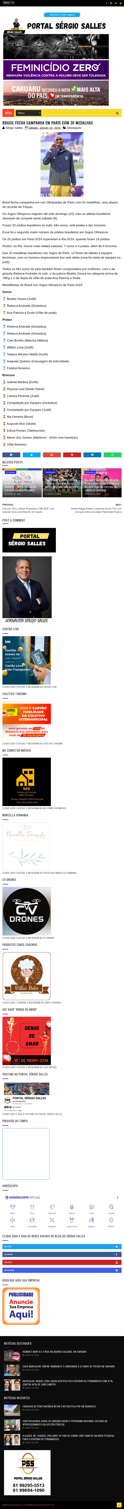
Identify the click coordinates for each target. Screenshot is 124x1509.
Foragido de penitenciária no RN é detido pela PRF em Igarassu (59, 1406)
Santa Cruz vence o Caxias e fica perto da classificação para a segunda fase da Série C (61, 485)
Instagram (9, 1270)
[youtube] (121, 3)
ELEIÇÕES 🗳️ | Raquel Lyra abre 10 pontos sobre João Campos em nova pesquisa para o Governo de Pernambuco (68, 1437)
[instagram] (111, 3)
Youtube (8, 1262)
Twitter (7, 1246)
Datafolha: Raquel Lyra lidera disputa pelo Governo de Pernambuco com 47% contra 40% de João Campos (68, 1382)
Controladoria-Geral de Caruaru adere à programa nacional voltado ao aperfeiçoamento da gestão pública (65, 1422)
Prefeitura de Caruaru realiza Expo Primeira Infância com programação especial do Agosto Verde (20, 485)
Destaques (74, 128)
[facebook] (106, 3)
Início (8, 113)
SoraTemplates (18, 1505)
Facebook (8, 1254)
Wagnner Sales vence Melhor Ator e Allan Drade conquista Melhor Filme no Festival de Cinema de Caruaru (102, 485)
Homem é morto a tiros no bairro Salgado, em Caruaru (55, 1351)
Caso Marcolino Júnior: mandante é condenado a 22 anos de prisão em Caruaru (69, 1366)
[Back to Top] (119, 1505)
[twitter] (116, 3)
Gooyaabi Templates (46, 1505)
